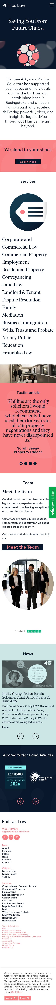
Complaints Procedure (11, 930)
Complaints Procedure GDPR (14, 932)
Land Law (12, 285)
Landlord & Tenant (21, 292)
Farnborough (9, 873)
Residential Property (23, 270)
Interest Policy (8, 945)
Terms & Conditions (10, 926)
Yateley (6, 876)
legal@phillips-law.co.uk (15, 831)
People (6, 853)
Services (6, 850)
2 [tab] (25, 463)
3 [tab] (30, 463)
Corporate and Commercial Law (19, 885)
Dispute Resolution (21, 300)
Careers (6, 859)
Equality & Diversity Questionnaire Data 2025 (21, 936)
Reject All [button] (24, 998)
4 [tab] (35, 463)
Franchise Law (17, 353)
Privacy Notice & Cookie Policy (15, 934)
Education (12, 345)
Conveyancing (16, 277)
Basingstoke (9, 870)
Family (9, 307)
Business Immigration (24, 322)
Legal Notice (7, 947)
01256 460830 (10, 828)
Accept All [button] (11, 998)
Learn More (28, 162)
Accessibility (7, 941)
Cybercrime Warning (11, 943)
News (5, 856)
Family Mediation (11, 914)
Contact (6, 862)
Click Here (16, 992)
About (5, 847)
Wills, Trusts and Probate (28, 330)
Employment (15, 262)
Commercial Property (24, 254)
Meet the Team (23, 547)
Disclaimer (6, 939)
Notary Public (16, 338)
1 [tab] (21, 463)
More (5, 727)
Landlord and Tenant (13, 903)
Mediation (12, 315)
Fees (4, 928)
